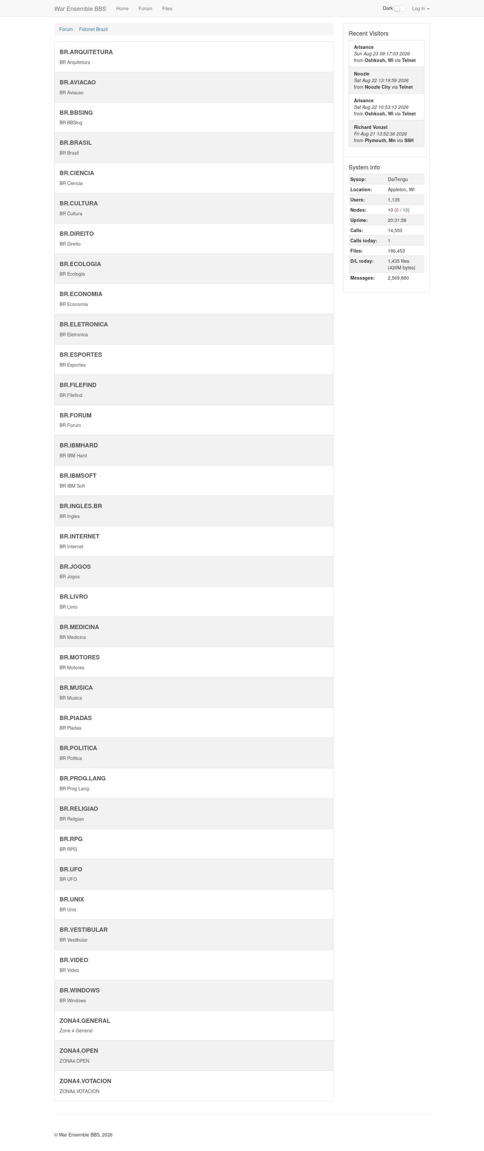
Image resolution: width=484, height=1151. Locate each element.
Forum (145, 8)
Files (167, 8)
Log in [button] (419, 8)
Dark (388, 8)
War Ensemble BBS (80, 8)
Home (122, 8)
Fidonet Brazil (93, 29)
